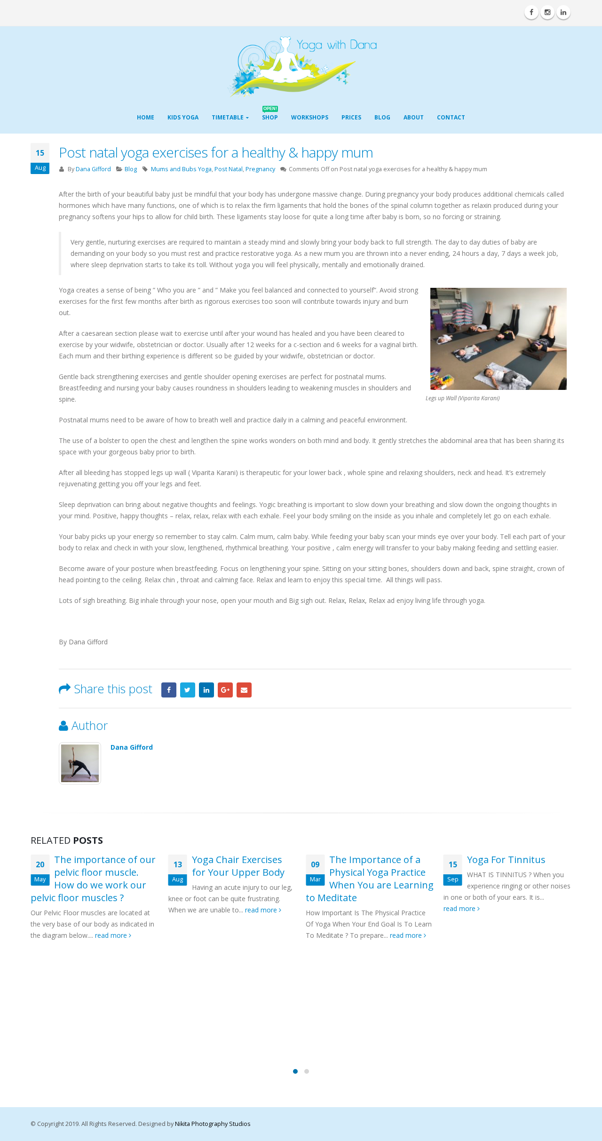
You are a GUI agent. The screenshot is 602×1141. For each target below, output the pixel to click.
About (414, 117)
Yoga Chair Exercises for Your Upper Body (238, 866)
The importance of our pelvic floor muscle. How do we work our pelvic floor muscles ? (93, 878)
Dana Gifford (93, 169)
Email (244, 689)
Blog (382, 117)
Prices (351, 117)
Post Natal (228, 169)
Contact (451, 117)
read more (112, 935)
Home (145, 117)
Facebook (168, 689)
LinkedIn (206, 689)
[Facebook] (531, 12)
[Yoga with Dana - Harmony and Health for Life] (301, 67)
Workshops (309, 117)
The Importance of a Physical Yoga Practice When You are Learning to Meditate (370, 878)
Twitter (187, 689)
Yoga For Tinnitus (506, 859)
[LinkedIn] (563, 12)
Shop (270, 114)
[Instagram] (547, 12)
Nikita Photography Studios (213, 1124)
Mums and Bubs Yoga (181, 169)
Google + (225, 689)
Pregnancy (260, 169)
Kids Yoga (182, 117)
